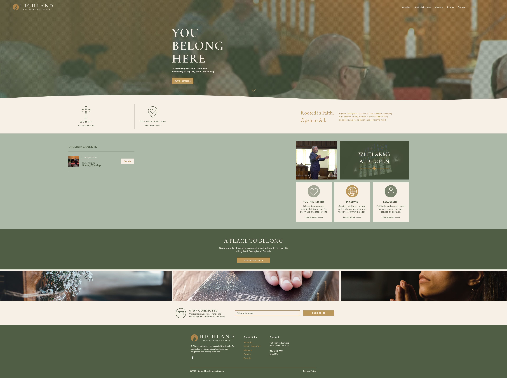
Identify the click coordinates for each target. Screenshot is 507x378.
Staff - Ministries (250, 346)
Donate (247, 358)
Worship (248, 342)
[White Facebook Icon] (192, 357)
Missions (248, 350)
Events (247, 354)
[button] (91, 165)
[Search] (474, 7)
